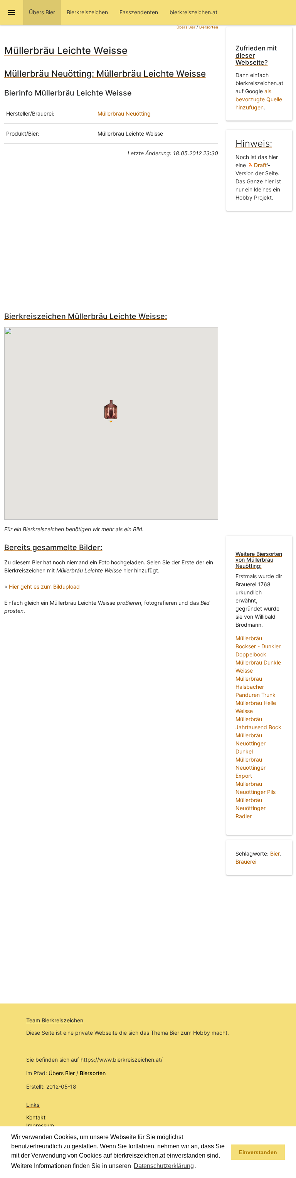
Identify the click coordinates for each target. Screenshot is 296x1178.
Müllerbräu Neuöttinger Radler (250, 808)
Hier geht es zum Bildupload (44, 586)
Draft (259, 165)
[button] (199, 1166)
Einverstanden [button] (258, 1152)
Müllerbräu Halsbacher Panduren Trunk (255, 686)
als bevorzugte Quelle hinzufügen (258, 99)
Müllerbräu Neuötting (124, 113)
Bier (274, 853)
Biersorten (208, 27)
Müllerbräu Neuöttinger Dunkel (250, 743)
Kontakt (35, 1117)
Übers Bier (186, 27)
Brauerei (245, 861)
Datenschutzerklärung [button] (164, 1166)
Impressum (40, 1125)
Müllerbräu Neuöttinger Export (250, 767)
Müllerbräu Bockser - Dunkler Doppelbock (258, 646)
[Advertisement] (111, 233)
